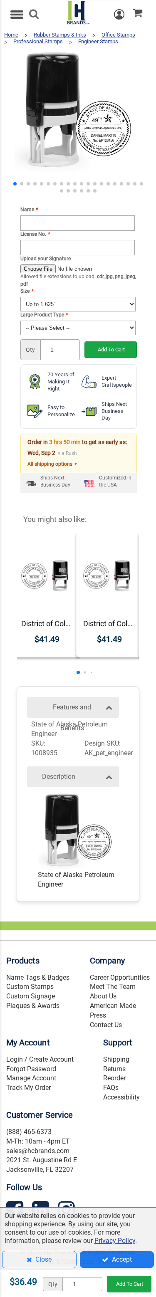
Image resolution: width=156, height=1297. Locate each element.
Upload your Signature (45, 259)
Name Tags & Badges (37, 977)
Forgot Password (31, 1069)
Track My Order (28, 1088)
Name (28, 209)
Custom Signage (30, 996)
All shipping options (52, 464)
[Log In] (123, 14)
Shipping (116, 1059)
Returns (114, 1069)
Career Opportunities (120, 977)
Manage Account (31, 1078)
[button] (15, 183)
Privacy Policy (114, 1241)
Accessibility (121, 1097)
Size (26, 291)
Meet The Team (113, 987)
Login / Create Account (40, 1059)
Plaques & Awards (32, 1006)
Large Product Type (43, 315)
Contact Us (106, 1025)
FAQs (111, 1088)
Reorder (114, 1078)
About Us (103, 996)
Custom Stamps (30, 987)
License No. (35, 234)
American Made (113, 1006)
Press (98, 1015)
